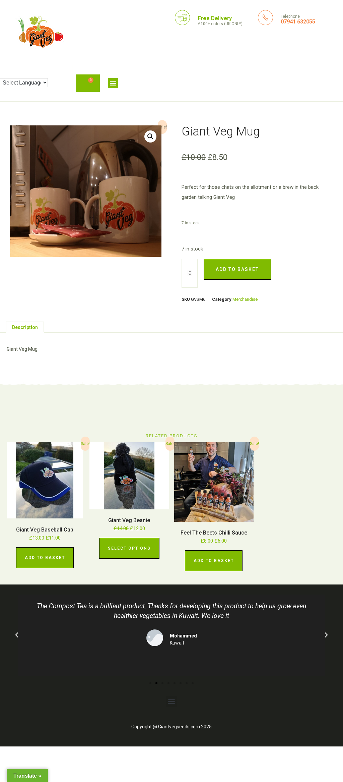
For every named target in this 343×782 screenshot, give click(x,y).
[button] (113, 83)
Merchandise (245, 299)
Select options (129, 548)
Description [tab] (25, 327)
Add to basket (237, 269)
